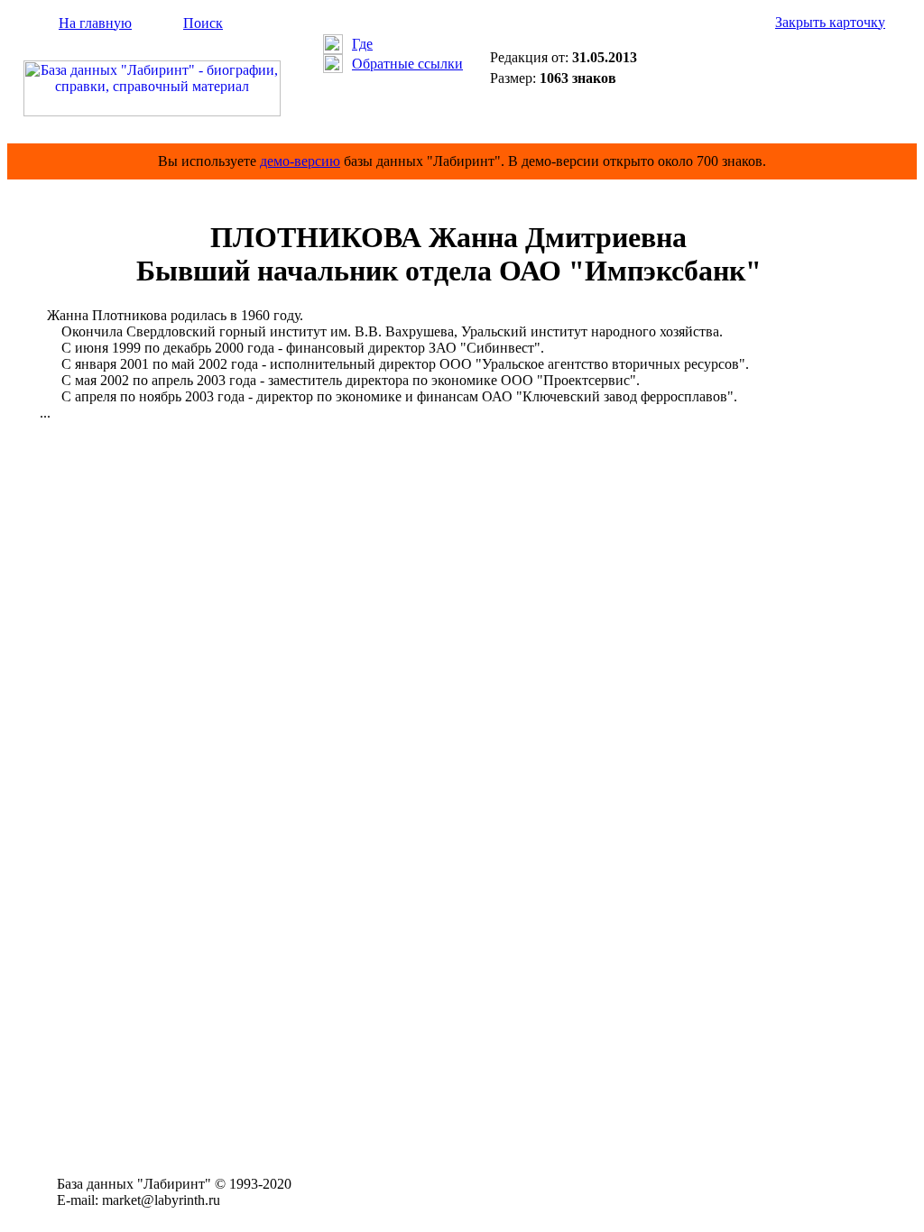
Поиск (203, 23)
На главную (95, 23)
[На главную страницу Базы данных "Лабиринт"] (152, 111)
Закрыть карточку (830, 22)
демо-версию (300, 161)
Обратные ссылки (407, 63)
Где (362, 43)
